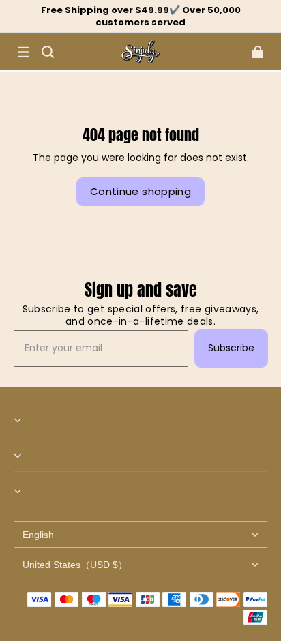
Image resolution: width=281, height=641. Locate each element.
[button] (23, 51)
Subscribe (231, 348)
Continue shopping (140, 191)
